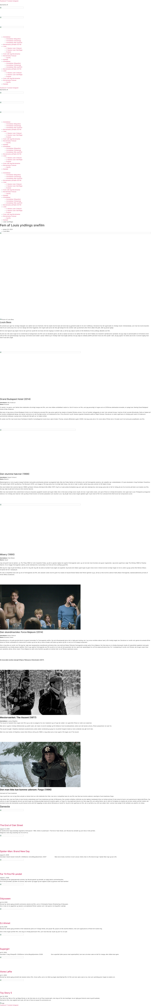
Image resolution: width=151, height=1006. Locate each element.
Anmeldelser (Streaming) (13, 40)
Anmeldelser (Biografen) (13, 39)
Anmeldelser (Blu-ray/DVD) (14, 42)
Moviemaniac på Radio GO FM (12, 44)
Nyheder (5, 59)
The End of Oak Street (11, 825)
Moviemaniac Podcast (9, 56)
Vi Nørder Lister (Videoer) (14, 48)
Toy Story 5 (6, 992)
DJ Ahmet (5, 923)
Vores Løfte (6, 971)
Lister (4, 46)
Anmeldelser (6, 37)
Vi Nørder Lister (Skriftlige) (14, 50)
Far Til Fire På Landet (11, 874)
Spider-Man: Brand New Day (15, 851)
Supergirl (4, 949)
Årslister (8, 52)
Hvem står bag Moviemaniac (11, 54)
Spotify (8, 57)
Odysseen (5, 898)
